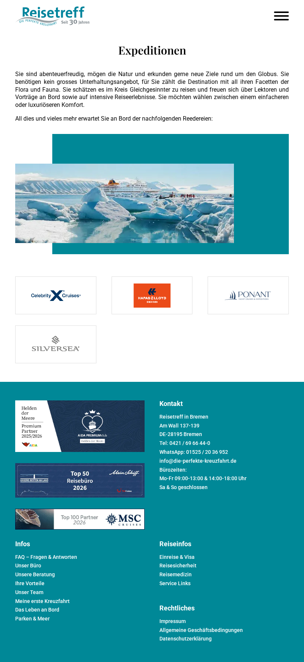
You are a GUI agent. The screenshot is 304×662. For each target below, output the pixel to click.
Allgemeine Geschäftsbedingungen (201, 630)
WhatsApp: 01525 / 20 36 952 (193, 452)
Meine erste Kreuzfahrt (42, 601)
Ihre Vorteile (29, 583)
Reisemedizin (175, 574)
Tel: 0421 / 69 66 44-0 (184, 443)
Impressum (172, 621)
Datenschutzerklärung (185, 639)
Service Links (175, 583)
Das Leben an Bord (37, 610)
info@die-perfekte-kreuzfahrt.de (198, 461)
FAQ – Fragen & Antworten (46, 557)
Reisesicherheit (177, 565)
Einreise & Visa (177, 557)
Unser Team (29, 592)
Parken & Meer (32, 619)
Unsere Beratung (35, 574)
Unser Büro (28, 565)
